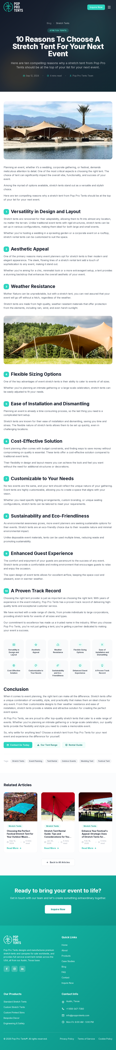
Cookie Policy (105, 1038)
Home (65, 945)
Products (66, 956)
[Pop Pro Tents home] (13, 7)
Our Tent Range (49, 745)
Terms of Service (86, 1038)
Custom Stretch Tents (14, 1007)
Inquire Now (96, 7)
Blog (49, 23)
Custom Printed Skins (14, 1012)
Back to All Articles (60, 862)
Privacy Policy (67, 1038)
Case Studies (68, 961)
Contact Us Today (19, 745)
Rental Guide (75, 745)
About (65, 950)
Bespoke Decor (11, 1018)
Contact (65, 977)
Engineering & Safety (14, 1023)
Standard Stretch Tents (15, 1001)
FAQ (64, 972)
